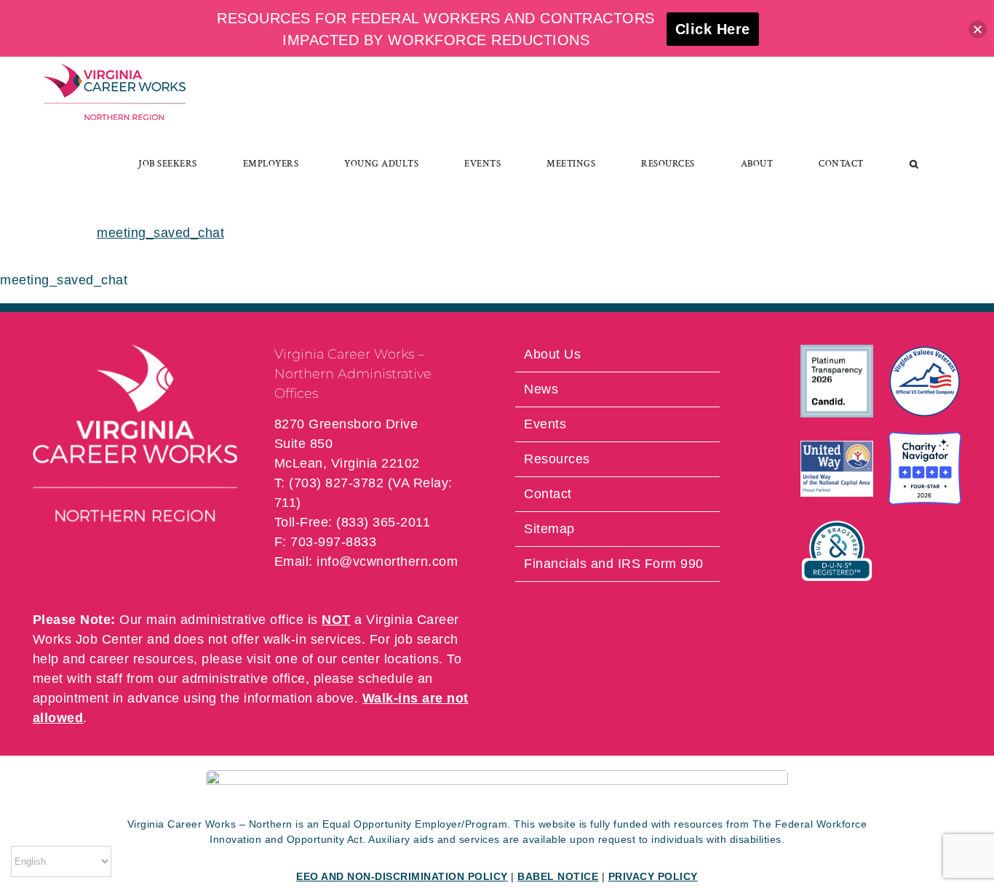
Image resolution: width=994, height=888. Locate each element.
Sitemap (549, 528)
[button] (914, 163)
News (541, 389)
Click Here (712, 29)
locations (412, 659)
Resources (557, 459)
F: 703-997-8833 (325, 542)
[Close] (978, 29)
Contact (548, 494)
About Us (552, 354)
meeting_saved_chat (160, 232)
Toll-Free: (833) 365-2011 (352, 522)
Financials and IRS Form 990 (614, 563)
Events (545, 424)
